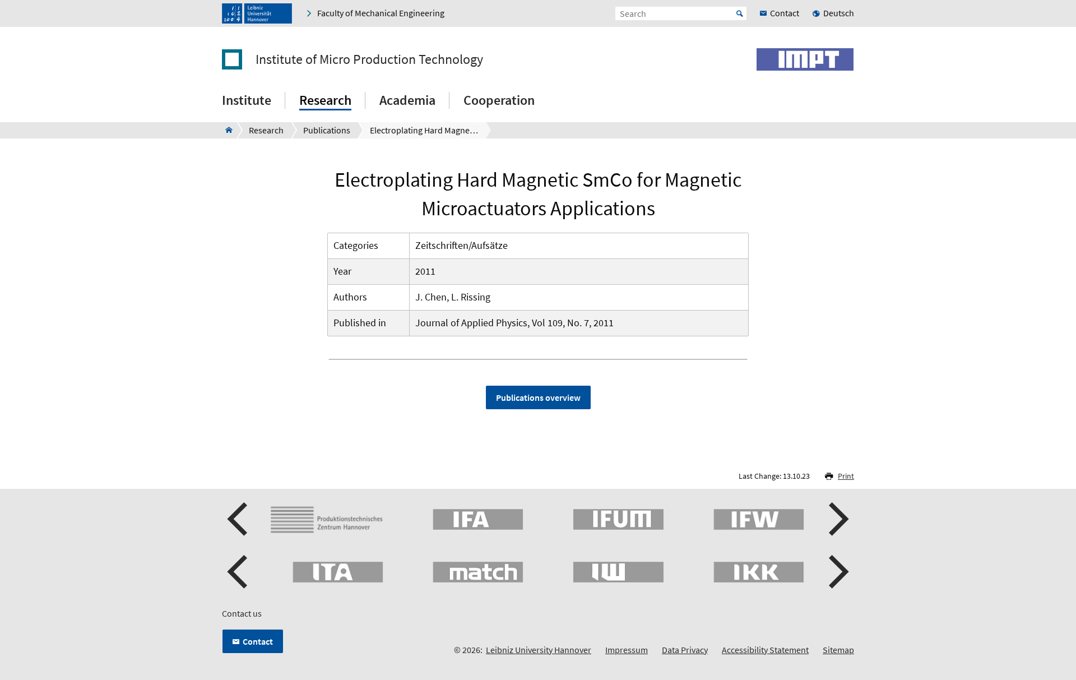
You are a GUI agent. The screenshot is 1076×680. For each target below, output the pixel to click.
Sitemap (838, 649)
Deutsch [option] (838, 12)
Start (739, 13)
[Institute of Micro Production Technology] (225, 130)
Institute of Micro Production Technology (369, 59)
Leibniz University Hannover (538, 649)
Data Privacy (685, 649)
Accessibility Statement (765, 649)
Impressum (626, 649)
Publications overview (538, 397)
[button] (239, 519)
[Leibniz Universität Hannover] (257, 13)
